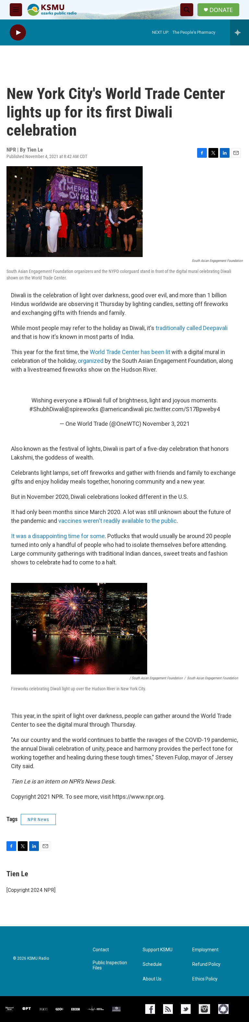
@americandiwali (122, 409)
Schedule (152, 964)
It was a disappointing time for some (58, 536)
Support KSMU (157, 949)
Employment (205, 949)
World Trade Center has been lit (131, 352)
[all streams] (239, 32)
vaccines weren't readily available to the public (117, 520)
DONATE (221, 9)
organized (91, 360)
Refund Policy (206, 964)
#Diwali (92, 400)
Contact (101, 949)
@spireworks (82, 409)
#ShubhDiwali (47, 409)
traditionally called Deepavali (192, 328)
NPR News (38, 819)
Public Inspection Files (110, 965)
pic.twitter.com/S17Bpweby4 (182, 409)
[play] (18, 32)
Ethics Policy (205, 979)
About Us (152, 979)
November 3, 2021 (166, 423)
